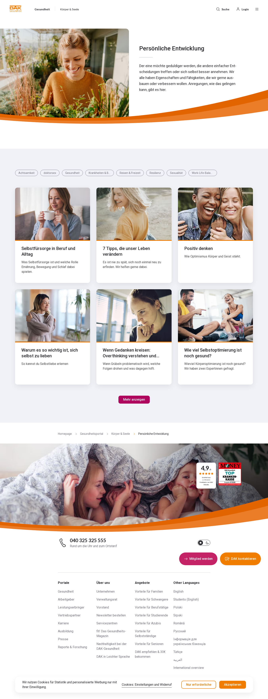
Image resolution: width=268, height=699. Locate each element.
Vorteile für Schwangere (151, 599)
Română (179, 623)
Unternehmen (105, 591)
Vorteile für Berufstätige (151, 607)
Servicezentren (106, 623)
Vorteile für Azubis (148, 623)
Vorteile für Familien (149, 591)
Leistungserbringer (71, 607)
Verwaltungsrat (106, 599)
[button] (15, 8)
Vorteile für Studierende (151, 615)
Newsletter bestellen (111, 615)
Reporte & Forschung (72, 647)
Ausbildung (65, 631)
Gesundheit (66, 591)
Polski (177, 607)
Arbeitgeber (66, 599)
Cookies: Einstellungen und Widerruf (147, 684)
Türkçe (178, 652)
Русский (179, 631)
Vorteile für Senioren (149, 644)
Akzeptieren (232, 684)
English (178, 591)
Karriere (63, 623)
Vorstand (102, 607)
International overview (188, 668)
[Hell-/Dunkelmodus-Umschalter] (204, 543)
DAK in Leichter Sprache (113, 657)
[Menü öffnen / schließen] (257, 9)
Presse (63, 639)
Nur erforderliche (198, 684)
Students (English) (186, 599)
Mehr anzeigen (134, 399)
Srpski (177, 615)
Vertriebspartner (69, 615)
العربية (177, 660)
